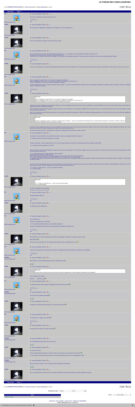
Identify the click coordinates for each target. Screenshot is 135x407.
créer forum (52, 401)
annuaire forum (68, 401)
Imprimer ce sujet (9, 396)
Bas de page (10, 11)
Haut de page (10, 382)
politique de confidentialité (79, 401)
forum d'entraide (60, 401)
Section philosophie (42, 7)
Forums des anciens (30, 7)
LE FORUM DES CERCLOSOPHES (14, 7)
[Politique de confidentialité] (33, 405)
